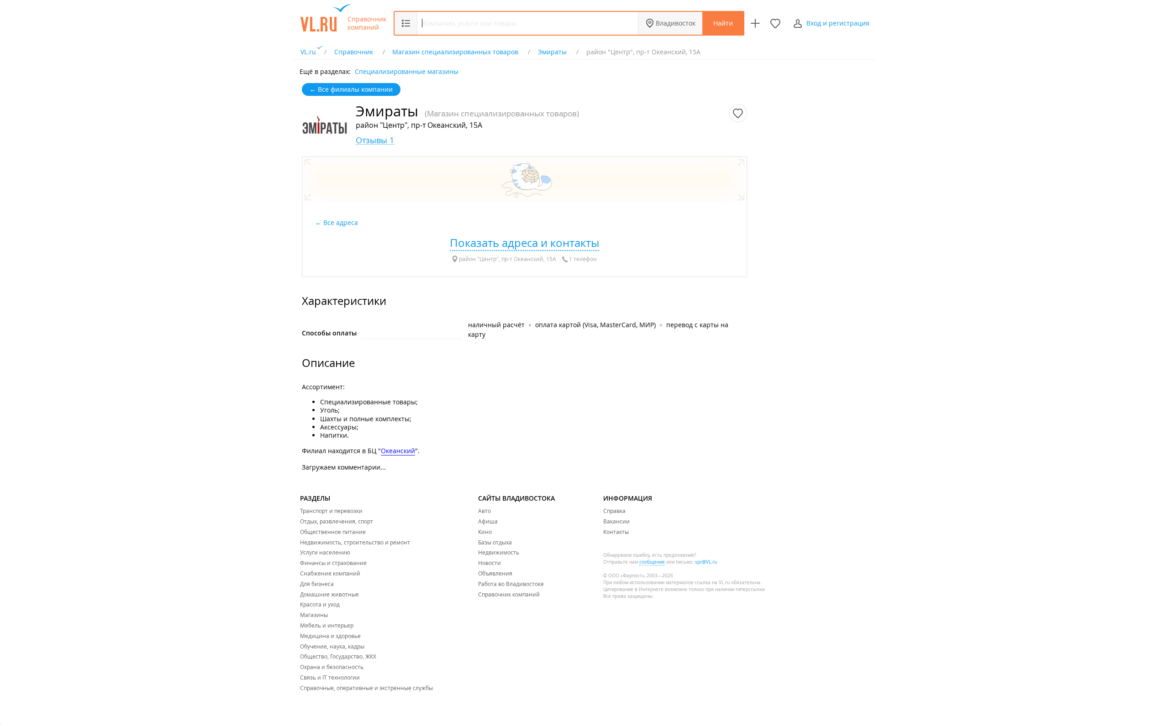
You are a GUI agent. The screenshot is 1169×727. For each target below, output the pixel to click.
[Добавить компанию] (755, 23)
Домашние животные (329, 594)
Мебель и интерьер (326, 625)
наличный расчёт (496, 324)
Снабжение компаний (330, 573)
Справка (614, 510)
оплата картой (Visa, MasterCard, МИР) (595, 324)
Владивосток (675, 23)
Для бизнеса (317, 583)
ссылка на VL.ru (712, 583)
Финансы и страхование (333, 562)
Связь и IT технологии (330, 677)
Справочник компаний (367, 23)
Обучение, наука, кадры (332, 646)
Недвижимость (498, 552)
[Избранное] (775, 23)
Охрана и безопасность (331, 666)
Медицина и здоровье (330, 635)
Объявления (495, 573)
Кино (485, 531)
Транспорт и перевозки (331, 510)
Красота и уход (320, 604)
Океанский (398, 450)
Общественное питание (333, 531)
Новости (489, 562)
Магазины (314, 614)
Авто (484, 510)
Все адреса (341, 222)
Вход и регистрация (837, 23)
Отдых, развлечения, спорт (336, 521)
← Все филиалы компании (351, 89)
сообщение (652, 562)
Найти (723, 23)
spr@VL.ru (706, 562)
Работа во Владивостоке (511, 583)
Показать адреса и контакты (524, 242)
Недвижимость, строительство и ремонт (355, 542)
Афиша (488, 521)
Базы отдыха (495, 542)
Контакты (616, 531)
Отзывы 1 (375, 140)
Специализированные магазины (406, 71)
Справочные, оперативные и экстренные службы (366, 687)
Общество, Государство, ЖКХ (338, 656)
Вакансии (616, 521)
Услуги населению (325, 552)
